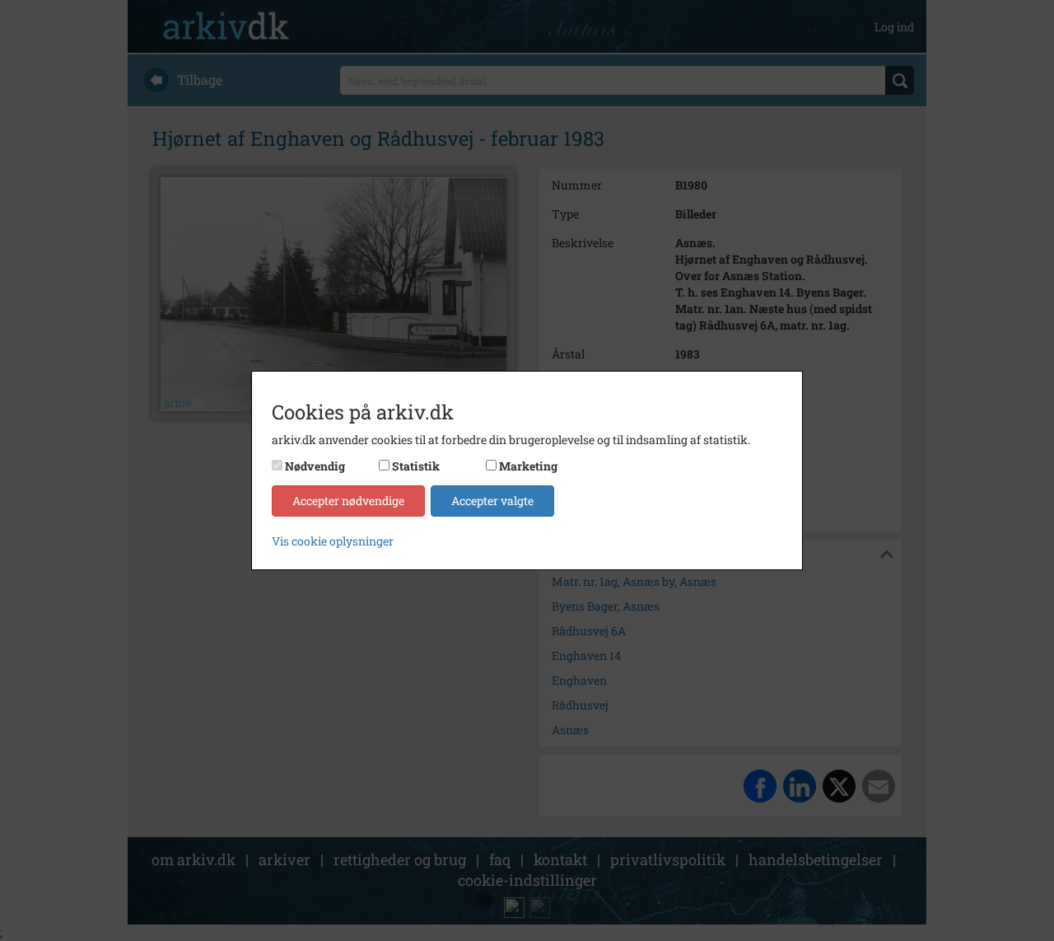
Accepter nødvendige (348, 500)
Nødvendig (315, 466)
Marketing (528, 466)
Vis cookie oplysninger (333, 541)
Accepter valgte (492, 500)
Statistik (416, 466)
